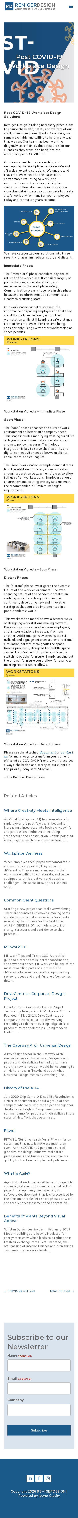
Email (19, 1378)
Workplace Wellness (23, 853)
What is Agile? (17, 1173)
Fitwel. (10, 1131)
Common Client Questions (29, 900)
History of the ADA (21, 1088)
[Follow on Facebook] (39, 1478)
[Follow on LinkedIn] (30, 1478)
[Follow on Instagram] (47, 1478)
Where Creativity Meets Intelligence (38, 810)
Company (15, 1400)
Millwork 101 (15, 947)
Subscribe (39, 1430)
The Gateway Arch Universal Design (37, 1045)
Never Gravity (49, 1496)
